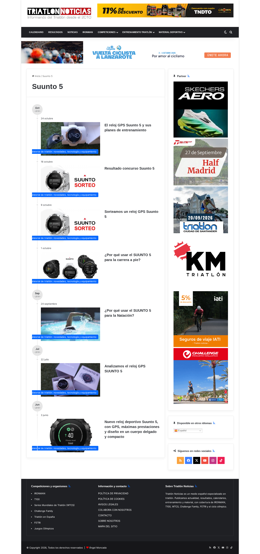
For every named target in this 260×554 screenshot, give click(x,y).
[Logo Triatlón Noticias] (59, 13)
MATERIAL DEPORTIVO (171, 32)
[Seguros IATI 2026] (201, 346)
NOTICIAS (73, 32)
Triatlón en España (44, 516)
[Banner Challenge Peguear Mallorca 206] (201, 403)
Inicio (37, 76)
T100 (37, 499)
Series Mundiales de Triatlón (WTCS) (54, 505)
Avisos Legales (108, 504)
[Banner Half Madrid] (201, 184)
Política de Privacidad (113, 493)
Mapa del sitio (107, 526)
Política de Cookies (111, 498)
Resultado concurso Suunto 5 (129, 168)
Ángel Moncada (97, 547)
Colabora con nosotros (115, 509)
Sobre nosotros (109, 520)
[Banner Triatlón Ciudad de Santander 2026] (201, 232)
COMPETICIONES (106, 32)
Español (181, 430)
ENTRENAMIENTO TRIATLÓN (137, 32)
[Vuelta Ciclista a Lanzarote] (130, 52)
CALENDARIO (36, 32)
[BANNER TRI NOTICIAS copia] (201, 289)
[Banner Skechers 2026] (201, 136)
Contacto (105, 515)
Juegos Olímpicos (44, 528)
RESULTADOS (55, 32)
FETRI (37, 522)
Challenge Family (43, 511)
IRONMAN (88, 32)
